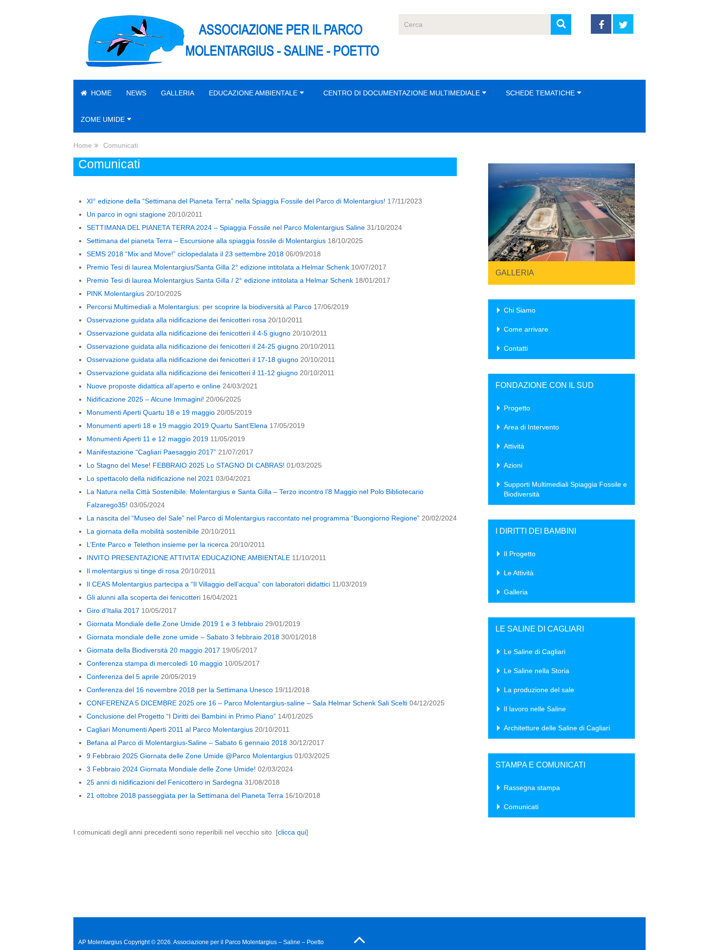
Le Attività (519, 573)
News (136, 93)
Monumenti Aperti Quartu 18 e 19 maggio (151, 412)
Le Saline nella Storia (536, 671)
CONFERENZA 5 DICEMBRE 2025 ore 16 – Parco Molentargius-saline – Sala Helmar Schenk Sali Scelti (247, 703)
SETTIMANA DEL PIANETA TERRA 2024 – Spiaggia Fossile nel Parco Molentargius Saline (226, 227)
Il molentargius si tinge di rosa (133, 571)
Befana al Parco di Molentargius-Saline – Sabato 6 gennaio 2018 (187, 742)
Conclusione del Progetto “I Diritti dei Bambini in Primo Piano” (181, 716)
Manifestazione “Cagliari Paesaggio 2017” (151, 452)
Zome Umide (103, 119)
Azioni (513, 465)
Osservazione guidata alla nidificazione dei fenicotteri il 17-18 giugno (192, 359)
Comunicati (521, 807)
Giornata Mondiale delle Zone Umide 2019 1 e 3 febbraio (175, 624)
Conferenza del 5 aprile (123, 676)
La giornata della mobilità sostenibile (143, 531)
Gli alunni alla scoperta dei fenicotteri (144, 597)
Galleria (177, 93)
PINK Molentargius (115, 293)
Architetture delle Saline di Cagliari (557, 728)
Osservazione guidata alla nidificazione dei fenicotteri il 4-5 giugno (189, 333)
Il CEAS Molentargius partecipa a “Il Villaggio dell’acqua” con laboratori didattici (208, 584)
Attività (514, 446)
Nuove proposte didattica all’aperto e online (154, 386)
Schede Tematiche (540, 93)
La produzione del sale (539, 690)
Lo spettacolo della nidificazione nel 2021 (150, 478)
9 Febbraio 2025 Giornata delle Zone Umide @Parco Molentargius (189, 756)
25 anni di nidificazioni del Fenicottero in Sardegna (165, 782)
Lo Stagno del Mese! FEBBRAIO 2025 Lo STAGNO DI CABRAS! (186, 465)
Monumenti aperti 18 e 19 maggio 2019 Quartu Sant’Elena (177, 426)
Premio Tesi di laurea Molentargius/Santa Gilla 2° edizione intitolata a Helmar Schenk (218, 267)
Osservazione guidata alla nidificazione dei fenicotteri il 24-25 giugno (192, 346)
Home (100, 93)
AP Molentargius (100, 942)
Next (622, 209)
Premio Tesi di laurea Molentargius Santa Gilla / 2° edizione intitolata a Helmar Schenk (220, 280)
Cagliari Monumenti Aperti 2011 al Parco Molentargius (170, 729)
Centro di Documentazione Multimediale (401, 93)
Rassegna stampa (532, 788)
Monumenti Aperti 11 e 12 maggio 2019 (147, 439)
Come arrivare (526, 329)
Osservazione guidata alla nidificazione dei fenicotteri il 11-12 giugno (192, 373)
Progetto (517, 408)
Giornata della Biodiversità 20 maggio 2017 (153, 650)
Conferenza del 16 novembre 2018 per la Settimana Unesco (180, 690)
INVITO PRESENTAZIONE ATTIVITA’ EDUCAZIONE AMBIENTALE (188, 558)
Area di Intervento (531, 427)
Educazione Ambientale (253, 93)
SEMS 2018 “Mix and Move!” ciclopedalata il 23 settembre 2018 (185, 254)
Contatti (516, 348)
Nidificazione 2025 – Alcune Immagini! (145, 399)
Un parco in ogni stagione (126, 214)
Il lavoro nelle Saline (535, 709)
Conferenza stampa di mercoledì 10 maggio (155, 663)
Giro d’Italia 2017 (113, 610)
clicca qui (292, 832)
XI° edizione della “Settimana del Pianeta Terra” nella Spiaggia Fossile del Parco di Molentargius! (236, 201)
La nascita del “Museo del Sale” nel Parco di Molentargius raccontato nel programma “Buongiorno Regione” (253, 518)
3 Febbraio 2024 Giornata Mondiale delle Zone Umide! (171, 769)
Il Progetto (520, 554)
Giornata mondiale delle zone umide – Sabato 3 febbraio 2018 (183, 637)
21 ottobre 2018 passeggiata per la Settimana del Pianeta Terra (185, 795)
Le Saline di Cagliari (534, 652)
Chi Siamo (520, 310)
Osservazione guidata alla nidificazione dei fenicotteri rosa (176, 320)
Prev (501, 209)
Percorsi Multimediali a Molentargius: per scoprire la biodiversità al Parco (199, 307)
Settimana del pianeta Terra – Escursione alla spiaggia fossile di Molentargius (206, 241)
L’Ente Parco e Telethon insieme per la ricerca (157, 544)
